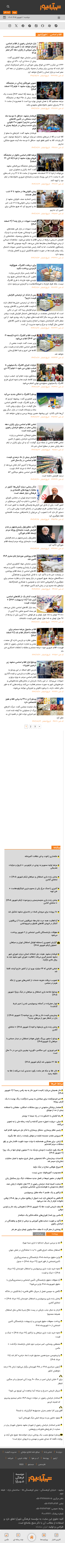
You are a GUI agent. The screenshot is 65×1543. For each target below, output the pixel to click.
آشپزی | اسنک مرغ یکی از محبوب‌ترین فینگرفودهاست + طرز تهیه (33, 890)
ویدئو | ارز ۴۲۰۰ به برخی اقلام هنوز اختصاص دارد (21, 701)
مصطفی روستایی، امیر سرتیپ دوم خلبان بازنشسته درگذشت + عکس (34, 1346)
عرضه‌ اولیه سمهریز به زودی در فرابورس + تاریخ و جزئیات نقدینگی (33, 867)
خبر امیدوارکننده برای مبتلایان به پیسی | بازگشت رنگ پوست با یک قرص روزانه (34, 1100)
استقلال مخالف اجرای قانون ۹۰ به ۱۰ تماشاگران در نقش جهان (34, 1250)
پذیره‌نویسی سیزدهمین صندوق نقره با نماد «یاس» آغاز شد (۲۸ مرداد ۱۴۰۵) (34, 1357)
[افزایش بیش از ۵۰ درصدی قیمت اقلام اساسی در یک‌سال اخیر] (50, 464)
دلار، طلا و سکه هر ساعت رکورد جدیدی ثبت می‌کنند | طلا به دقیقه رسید (32, 1072)
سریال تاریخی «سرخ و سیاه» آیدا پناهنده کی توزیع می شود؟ (34, 1391)
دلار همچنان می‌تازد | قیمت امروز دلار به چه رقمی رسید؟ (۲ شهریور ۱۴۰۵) (34, 1092)
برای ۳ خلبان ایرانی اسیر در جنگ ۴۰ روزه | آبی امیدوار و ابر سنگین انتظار (34, 1381)
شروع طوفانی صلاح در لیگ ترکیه (47, 1167)
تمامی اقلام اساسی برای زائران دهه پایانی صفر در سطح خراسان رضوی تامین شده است (20, 428)
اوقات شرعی (22, 1458)
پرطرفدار (39, 1234)
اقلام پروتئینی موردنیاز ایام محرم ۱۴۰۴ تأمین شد (19, 558)
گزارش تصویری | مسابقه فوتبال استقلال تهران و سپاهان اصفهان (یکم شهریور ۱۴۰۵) (33, 944)
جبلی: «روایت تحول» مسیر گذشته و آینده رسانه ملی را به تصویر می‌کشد (35, 1123)
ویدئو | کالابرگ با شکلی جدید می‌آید (20, 394)
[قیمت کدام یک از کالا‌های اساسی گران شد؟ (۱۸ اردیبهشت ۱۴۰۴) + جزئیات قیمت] (50, 604)
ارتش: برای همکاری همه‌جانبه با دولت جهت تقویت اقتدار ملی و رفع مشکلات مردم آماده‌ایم (33, 1143)
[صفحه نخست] (32, 1537)
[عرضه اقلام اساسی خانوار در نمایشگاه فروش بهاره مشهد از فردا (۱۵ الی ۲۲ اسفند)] (50, 162)
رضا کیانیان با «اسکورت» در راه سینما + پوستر (41, 1116)
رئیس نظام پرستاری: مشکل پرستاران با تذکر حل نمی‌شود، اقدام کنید (32, 1130)
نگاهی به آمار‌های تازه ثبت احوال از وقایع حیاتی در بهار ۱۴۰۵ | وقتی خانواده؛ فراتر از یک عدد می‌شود (33, 1200)
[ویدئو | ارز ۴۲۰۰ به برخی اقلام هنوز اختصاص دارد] (50, 706)
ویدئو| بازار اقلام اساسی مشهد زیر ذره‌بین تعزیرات (21, 664)
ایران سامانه (41, 1527)
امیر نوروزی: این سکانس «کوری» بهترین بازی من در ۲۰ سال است (31, 1052)
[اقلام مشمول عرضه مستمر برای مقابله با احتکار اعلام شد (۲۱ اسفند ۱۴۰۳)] (50, 637)
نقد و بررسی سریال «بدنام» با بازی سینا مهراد (41, 1243)
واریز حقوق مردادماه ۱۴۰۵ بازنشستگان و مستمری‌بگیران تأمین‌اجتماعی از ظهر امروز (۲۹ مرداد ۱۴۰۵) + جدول (37, 1259)
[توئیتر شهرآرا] (16, 25)
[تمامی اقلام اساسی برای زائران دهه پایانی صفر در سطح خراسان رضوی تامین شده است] (50, 432)
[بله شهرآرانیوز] (56, 25)
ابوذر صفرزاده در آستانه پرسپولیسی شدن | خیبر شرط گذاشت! (35, 1005)
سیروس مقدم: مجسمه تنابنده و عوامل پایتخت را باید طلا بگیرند (34, 1136)
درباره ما (59, 1452)
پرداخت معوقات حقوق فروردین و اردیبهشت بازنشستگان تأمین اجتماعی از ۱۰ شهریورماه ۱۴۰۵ (34, 1323)
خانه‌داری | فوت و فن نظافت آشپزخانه (41, 856)
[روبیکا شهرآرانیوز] (42, 25)
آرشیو (55, 1458)
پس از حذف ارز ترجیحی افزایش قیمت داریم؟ (22, 296)
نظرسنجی (42, 1464)
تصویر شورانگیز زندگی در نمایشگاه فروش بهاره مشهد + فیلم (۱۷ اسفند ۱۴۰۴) (20, 86)
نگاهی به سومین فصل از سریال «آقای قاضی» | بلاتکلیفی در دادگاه (32, 1291)
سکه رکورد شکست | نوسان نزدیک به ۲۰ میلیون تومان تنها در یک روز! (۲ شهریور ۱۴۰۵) (33, 1151)
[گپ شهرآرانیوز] (29, 25)
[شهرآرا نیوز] (50, 6)
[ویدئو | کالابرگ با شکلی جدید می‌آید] (50, 401)
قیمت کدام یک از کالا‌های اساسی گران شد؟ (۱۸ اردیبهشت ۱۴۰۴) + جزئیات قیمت (21, 600)
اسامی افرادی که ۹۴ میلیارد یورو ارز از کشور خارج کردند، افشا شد (32, 970)
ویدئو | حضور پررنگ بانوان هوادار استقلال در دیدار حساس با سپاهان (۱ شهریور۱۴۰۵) (31, 1040)
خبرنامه (10, 1458)
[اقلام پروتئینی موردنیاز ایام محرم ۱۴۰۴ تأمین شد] (50, 563)
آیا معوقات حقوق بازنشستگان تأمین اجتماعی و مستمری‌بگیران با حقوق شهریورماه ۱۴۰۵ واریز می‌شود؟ (33, 1282)
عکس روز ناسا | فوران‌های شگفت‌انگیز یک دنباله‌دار (39, 1215)
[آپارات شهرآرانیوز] (49, 25)
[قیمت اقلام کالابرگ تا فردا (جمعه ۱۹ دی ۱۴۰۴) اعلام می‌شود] (50, 343)
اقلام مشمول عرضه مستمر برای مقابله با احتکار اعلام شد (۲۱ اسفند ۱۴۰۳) (21, 633)
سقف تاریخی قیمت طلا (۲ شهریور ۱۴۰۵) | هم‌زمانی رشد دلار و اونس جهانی (33, 1208)
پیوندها (46, 1458)
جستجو (31, 1464)
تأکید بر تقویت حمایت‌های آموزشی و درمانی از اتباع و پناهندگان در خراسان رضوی (34, 1222)
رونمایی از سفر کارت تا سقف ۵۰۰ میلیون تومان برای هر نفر (36, 1229)
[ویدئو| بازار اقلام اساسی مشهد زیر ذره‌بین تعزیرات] (50, 669)
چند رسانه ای (18, 1539)
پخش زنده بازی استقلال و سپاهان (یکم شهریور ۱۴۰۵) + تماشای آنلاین (33, 878)
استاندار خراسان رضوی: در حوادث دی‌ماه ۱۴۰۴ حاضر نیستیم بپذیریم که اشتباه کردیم (32, 1400)
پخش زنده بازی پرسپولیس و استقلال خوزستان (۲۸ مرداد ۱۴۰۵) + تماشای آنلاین (32, 1301)
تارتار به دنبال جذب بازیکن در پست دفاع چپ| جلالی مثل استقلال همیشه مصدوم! (32, 1312)
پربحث (55, 1234)
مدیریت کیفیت (10, 1452)
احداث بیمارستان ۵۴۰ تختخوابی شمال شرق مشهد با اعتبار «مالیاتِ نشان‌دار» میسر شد (34, 1160)
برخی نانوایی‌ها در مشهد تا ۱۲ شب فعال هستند (21, 193)
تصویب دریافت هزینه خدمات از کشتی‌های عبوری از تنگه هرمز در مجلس (33, 982)
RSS (21, 1464)
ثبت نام (7, 12)
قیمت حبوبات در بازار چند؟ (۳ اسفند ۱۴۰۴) (20, 223)
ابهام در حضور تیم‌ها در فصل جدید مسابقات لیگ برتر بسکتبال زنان (33, 1178)
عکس (6, 1539)
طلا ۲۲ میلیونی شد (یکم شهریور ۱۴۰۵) (41, 1062)
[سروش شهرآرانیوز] (23, 25)
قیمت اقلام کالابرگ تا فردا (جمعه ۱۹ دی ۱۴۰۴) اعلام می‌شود (20, 337)
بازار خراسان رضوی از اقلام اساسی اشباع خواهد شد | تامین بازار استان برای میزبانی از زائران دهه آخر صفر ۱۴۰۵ (20, 48)
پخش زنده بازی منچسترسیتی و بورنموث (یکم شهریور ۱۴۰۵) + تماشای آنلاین (31, 902)
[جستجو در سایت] (8, 7)
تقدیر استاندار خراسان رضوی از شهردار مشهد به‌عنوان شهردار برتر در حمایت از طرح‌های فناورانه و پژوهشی (32, 1427)
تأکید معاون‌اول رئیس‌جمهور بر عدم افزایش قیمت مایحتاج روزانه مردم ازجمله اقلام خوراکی (20, 530)
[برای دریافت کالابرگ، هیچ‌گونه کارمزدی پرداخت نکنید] (50, 272)
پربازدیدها (44, 1539)
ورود (14, 12)
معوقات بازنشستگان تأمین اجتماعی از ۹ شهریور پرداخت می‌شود (34, 934)
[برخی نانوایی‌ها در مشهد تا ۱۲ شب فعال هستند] (50, 199)
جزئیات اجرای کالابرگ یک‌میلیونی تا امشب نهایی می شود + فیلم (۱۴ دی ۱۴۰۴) (20, 368)
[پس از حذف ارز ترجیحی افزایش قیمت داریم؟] (50, 302)
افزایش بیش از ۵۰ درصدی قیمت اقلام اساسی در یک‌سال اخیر (21, 459)
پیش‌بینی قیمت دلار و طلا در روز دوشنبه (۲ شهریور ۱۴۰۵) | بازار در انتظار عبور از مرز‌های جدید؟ (32, 1017)
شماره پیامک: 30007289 (52, 1513)
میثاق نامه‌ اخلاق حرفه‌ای (30, 1452)
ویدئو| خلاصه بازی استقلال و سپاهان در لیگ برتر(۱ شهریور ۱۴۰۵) (32, 993)
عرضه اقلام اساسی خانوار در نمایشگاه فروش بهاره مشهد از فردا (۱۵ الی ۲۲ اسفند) (20, 158)
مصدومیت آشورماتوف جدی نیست (46, 1172)
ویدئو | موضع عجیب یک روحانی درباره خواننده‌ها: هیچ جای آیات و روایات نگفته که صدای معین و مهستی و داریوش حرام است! (33, 1437)
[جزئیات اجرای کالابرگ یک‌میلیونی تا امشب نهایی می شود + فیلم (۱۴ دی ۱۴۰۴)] (50, 372)
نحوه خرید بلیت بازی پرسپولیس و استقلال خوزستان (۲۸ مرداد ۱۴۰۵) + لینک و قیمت (33, 1271)
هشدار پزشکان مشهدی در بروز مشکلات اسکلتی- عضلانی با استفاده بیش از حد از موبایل (33, 1109)
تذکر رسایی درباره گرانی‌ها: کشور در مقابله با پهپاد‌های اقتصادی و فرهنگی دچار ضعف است (20, 490)
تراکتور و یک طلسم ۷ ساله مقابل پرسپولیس (42, 1192)
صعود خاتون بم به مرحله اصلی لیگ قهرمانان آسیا (39, 1418)
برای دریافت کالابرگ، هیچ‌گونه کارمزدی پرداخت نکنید (23, 267)
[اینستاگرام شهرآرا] (9, 25)
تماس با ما (48, 1452)
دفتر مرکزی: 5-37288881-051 (49, 1498)
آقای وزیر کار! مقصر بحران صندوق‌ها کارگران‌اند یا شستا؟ (39, 1410)
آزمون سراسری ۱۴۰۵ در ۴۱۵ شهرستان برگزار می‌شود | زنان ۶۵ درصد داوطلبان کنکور (31, 1369)
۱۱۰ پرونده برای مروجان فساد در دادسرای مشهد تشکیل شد (32, 912)
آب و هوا (35, 1458)
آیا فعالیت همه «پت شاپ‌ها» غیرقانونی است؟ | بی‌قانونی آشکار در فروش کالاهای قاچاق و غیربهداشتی (33, 922)
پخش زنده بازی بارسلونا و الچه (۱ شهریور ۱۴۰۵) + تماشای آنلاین (32, 1028)
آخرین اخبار (56, 1539)
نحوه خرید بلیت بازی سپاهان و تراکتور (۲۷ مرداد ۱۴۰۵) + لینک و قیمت (32, 1335)
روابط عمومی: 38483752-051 (49, 1508)
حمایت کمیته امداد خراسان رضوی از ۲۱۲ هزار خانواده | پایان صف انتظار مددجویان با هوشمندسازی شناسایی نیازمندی (34, 1185)
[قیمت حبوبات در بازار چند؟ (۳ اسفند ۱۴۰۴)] (50, 228)
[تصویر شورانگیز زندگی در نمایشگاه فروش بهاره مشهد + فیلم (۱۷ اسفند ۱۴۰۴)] (50, 90)
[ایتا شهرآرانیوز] (36, 25)
